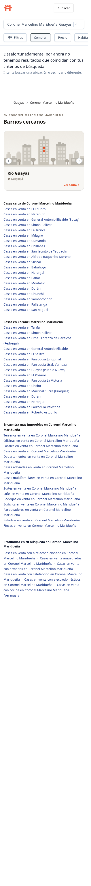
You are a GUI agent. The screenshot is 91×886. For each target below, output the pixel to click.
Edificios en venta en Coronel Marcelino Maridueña (41, 504)
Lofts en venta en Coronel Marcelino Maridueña (39, 494)
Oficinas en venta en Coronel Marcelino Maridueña (41, 440)
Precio (62, 37)
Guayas (18, 102)
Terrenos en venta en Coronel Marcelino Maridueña (42, 435)
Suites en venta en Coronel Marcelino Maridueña (40, 488)
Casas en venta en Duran (22, 396)
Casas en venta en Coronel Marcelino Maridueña (40, 451)
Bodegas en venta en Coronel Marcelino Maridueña (42, 499)
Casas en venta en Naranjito (24, 214)
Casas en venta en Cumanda (25, 241)
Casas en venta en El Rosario (25, 375)
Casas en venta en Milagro (23, 235)
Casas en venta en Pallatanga (25, 304)
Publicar (63, 8)
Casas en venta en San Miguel (26, 310)
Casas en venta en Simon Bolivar (28, 333)
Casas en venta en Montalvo (24, 283)
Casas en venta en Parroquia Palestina (32, 407)
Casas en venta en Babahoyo (25, 267)
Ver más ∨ (11, 595)
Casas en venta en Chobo (22, 386)
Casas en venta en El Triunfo (25, 209)
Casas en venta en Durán (22, 288)
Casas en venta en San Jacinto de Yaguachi (35, 251)
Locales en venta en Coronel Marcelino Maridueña (41, 446)
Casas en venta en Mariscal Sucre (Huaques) (36, 391)
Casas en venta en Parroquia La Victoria (33, 380)
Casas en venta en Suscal (22, 262)
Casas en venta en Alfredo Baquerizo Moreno (37, 257)
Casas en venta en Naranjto (24, 402)
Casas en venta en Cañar (22, 278)
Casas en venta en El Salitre (24, 354)
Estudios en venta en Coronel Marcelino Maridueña (42, 520)
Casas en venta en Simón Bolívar (28, 225)
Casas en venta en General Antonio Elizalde (36, 348)
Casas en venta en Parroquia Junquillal (32, 359)
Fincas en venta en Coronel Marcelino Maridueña (40, 525)
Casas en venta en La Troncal (25, 230)
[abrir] (81, 8)
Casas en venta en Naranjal (24, 272)
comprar (40, 37)
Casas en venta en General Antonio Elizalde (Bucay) (41, 219)
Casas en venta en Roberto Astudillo (30, 412)
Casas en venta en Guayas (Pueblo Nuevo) (34, 370)
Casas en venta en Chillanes (24, 246)
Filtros (18, 37)
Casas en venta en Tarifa (22, 327)
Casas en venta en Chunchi (24, 294)
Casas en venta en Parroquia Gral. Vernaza (35, 364)
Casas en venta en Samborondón (28, 299)
